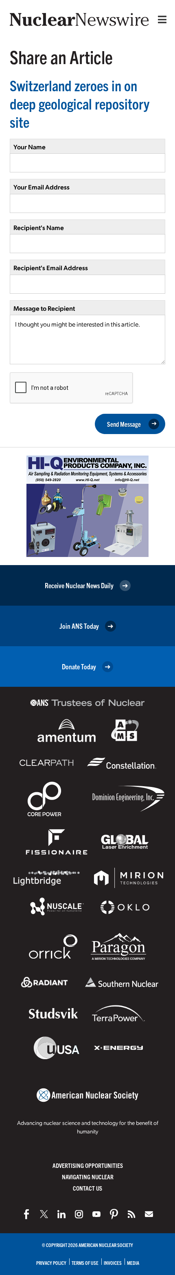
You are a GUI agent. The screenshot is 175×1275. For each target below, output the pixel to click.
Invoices (113, 1263)
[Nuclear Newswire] (131, 1214)
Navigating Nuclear (88, 1176)
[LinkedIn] (61, 1214)
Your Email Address (41, 187)
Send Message (124, 424)
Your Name (29, 146)
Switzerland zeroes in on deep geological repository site (79, 103)
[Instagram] (79, 1214)
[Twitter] (44, 1214)
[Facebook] (26, 1214)
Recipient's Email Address (50, 267)
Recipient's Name (38, 227)
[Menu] (160, 19)
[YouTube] (96, 1214)
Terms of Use (85, 1263)
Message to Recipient (44, 308)
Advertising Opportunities (87, 1165)
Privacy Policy (51, 1263)
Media (133, 1263)
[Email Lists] (149, 1214)
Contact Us (87, 1188)
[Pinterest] (114, 1214)
